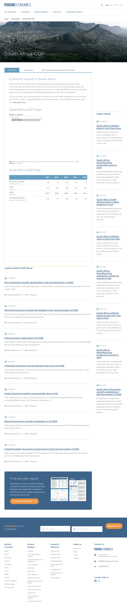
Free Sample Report (23, 501)
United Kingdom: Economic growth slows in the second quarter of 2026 (41, 449)
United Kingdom (10, 581)
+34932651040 (103, 566)
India (6, 567)
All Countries (9, 587)
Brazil (6, 551)
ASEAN (30, 551)
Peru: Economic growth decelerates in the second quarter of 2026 (38, 282)
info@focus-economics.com (108, 561)
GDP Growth (55, 551)
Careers (76, 558)
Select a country (16, 115)
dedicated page (19, 102)
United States (9, 584)
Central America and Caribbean (35, 560)
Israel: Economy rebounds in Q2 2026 (23, 338)
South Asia (31, 593)
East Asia (31, 568)
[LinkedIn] (95, 581)
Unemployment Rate (56, 565)
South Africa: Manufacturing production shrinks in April (108, 354)
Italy (6, 571)
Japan (6, 574)
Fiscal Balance (55, 569)
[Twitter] (99, 581)
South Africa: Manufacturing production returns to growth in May (108, 275)
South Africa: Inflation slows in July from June (109, 127)
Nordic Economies (34, 586)
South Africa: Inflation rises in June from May (108, 237)
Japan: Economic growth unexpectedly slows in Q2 (31, 393)
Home (6, 19)
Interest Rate (55, 558)
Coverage (25, 12)
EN (116, 5)
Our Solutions (10, 12)
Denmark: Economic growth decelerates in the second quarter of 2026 (41, 310)
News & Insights (41, 12)
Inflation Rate (55, 554)
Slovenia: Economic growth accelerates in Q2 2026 (30, 421)
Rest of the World (34, 589)
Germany (7, 564)
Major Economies (34, 578)
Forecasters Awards (74, 12)
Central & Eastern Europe (34, 555)
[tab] (11, 70)
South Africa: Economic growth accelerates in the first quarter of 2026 (109, 392)
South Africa (15, 19)
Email (74, 525)
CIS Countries (33, 565)
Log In (110, 5)
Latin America (33, 574)
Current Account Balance (56, 573)
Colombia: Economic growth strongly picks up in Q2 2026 (34, 366)
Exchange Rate (56, 561)
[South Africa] (25, 120)
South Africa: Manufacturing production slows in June (107, 164)
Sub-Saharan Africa (34, 601)
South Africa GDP (28, 19)
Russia (6, 577)
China (6, 554)
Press (76, 555)
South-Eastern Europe (33, 597)
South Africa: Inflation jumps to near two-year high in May (109, 315)
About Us (57, 12)
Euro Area (8, 558)
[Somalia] (25, 118)
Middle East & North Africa (35, 582)
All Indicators (55, 578)
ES (122, 5)
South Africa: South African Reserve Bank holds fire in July (108, 202)
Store (76, 552)
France (6, 561)
